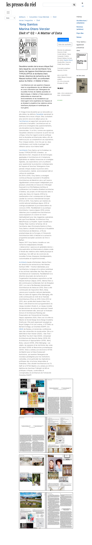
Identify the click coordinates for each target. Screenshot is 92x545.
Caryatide (39, 114)
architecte (23, 150)
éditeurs (22, 17)
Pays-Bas (80, 33)
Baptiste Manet (68, 60)
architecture (24, 121)
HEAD (21, 329)
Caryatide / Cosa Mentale (39, 17)
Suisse (79, 37)
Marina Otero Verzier (34, 29)
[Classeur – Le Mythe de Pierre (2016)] (83, 61)
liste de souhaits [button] (64, 44)
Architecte (23, 262)
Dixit (54, 17)
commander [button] (63, 40)
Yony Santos (28, 24)
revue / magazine (26, 20)
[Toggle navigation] (8, 12)
